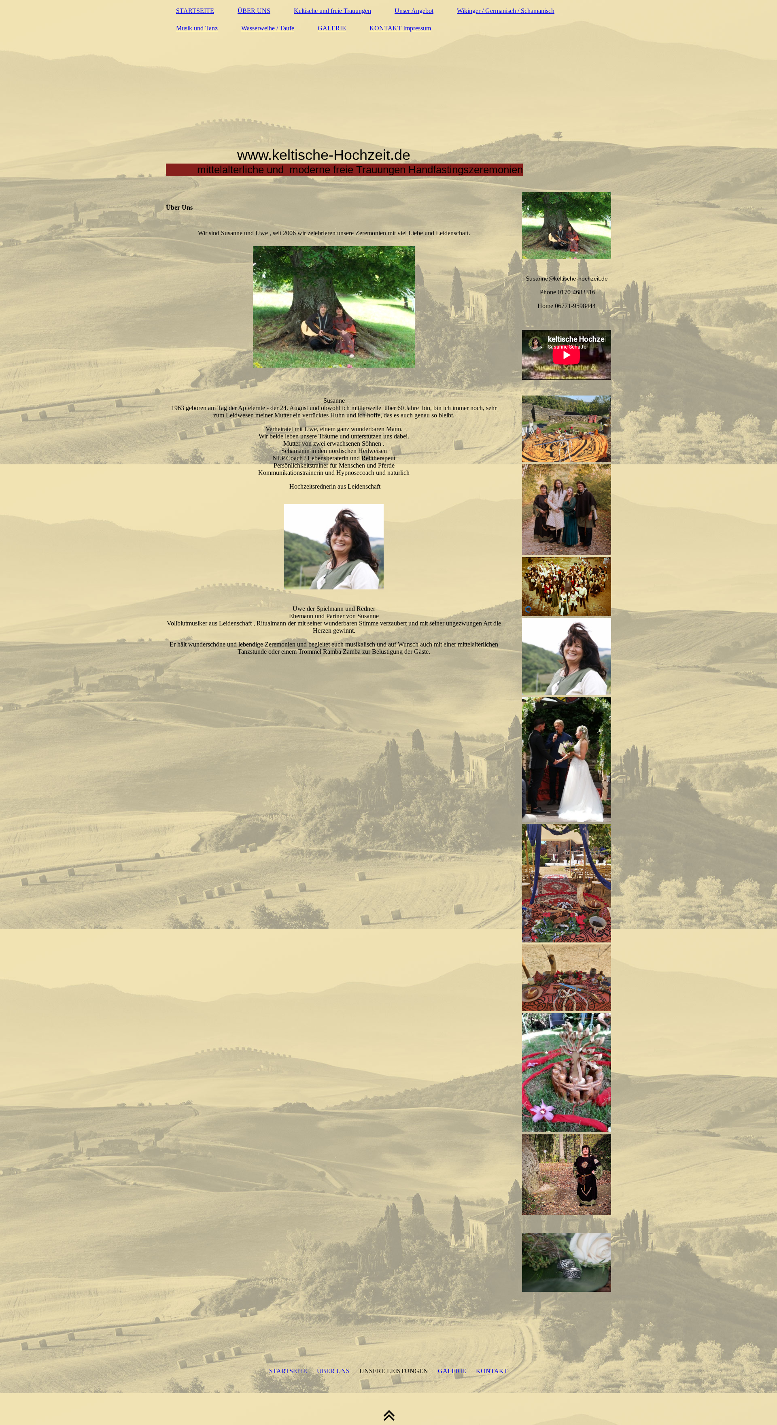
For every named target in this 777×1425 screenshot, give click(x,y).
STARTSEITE (195, 10)
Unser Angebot (414, 10)
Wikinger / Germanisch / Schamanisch (505, 10)
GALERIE (332, 28)
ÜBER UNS (254, 10)
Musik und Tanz (197, 28)
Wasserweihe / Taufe (267, 28)
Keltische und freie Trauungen (332, 10)
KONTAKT (492, 1371)
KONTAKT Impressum (400, 28)
